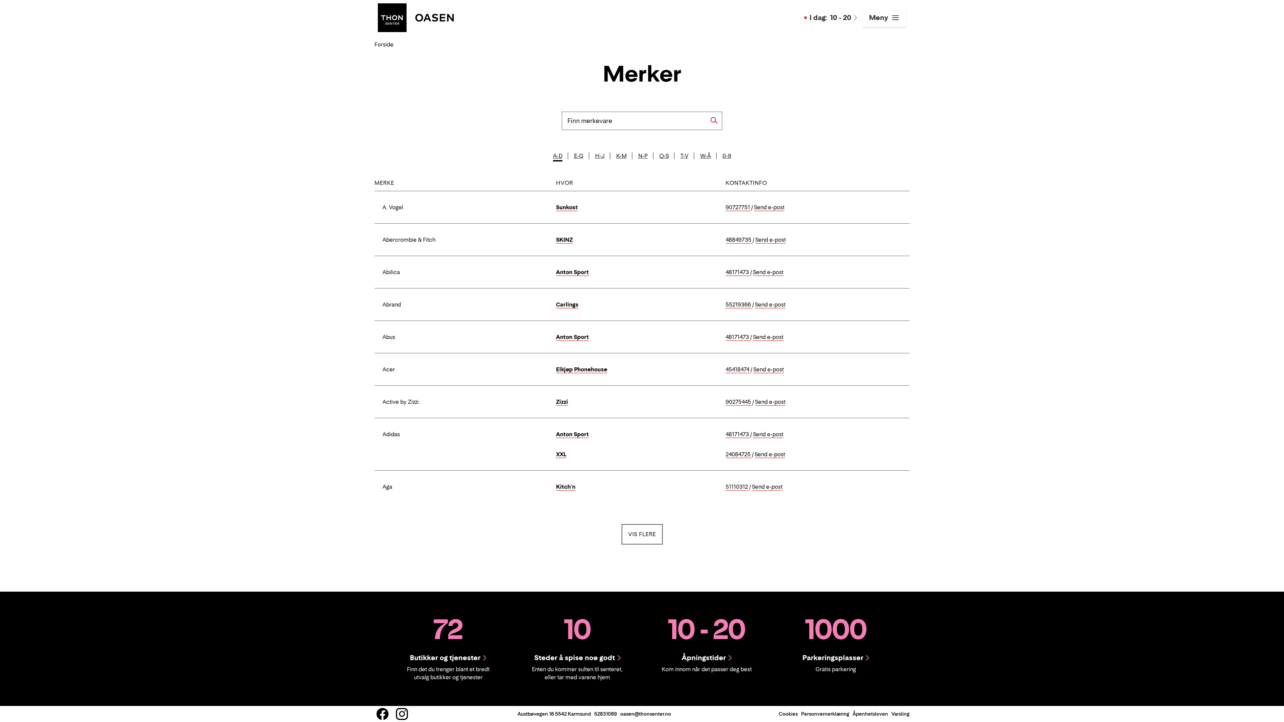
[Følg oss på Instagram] (402, 714)
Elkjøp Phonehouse (581, 369)
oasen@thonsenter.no (645, 714)
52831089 (605, 714)
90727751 (738, 207)
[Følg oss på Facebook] (382, 714)
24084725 (739, 454)
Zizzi (562, 401)
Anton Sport (572, 272)
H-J (600, 155)
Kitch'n (565, 486)
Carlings (567, 304)
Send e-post (769, 207)
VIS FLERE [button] (645, 533)
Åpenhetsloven (870, 714)
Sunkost (567, 207)
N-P (643, 155)
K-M (621, 155)
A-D (557, 155)
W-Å (705, 155)
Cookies (788, 714)
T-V (684, 155)
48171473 (738, 272)
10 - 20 (830, 18)
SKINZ (564, 239)
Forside (384, 44)
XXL (561, 454)
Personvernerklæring (825, 714)
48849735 (739, 240)
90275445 (739, 402)
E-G (578, 155)
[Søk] (714, 120)
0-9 (727, 155)
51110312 (737, 487)
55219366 (739, 305)
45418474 (738, 369)
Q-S (664, 155)
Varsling (900, 714)
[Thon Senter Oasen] (416, 17)
